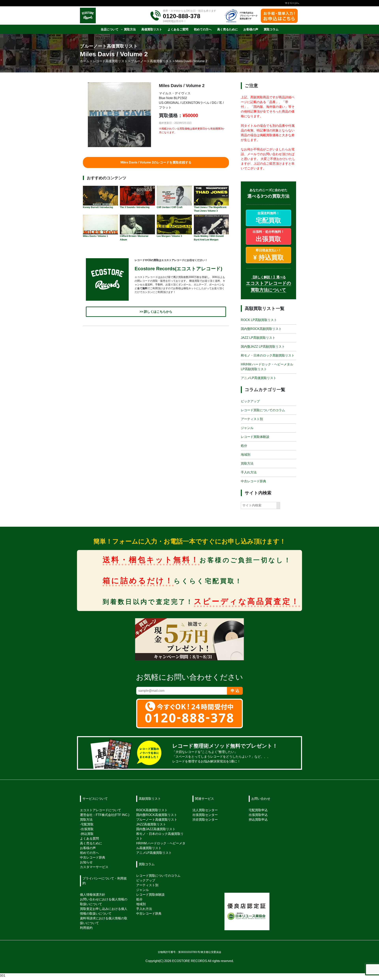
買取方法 (247, 463)
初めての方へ (89, 852)
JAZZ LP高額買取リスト (258, 338)
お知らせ (86, 862)
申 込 (235, 691)
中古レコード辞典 (253, 481)
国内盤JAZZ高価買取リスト (155, 829)
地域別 (245, 454)
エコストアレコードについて (100, 810)
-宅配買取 (87, 824)
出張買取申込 (258, 815)
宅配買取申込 (258, 810)
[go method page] (293, 753)
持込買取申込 (258, 819)
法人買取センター (205, 810)
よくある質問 (89, 838)
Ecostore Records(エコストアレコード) (178, 268)
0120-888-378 (181, 16)
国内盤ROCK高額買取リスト (261, 329)
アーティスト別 (252, 419)
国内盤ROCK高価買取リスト (156, 815)
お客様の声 (88, 848)
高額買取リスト (150, 798)
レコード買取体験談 (255, 436)
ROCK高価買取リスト (152, 810)
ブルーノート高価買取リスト (156, 819)
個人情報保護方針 (92, 894)
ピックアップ (250, 401)
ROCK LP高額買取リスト (259, 320)
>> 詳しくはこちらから (156, 311)
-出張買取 (87, 829)
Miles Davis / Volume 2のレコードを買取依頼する (155, 162)
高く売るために (91, 843)
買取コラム (147, 864)
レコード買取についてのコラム (263, 410)
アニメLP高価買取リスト (258, 378)
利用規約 (86, 927)
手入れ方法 (249, 472)
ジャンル (247, 428)
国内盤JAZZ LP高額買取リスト (263, 346)
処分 (244, 445)
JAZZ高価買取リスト (151, 824)
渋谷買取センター (205, 819)
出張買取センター (205, 815)
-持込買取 (87, 833)
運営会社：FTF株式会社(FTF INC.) (104, 815)
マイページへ (292, 3)
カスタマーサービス (94, 867)
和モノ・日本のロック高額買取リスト (268, 355)
